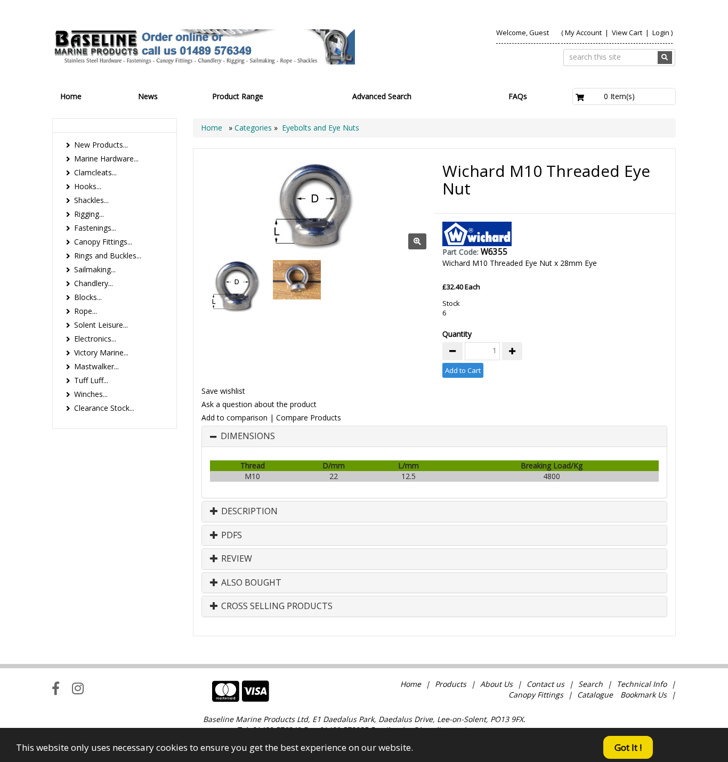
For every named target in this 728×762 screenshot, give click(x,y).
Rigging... (89, 214)
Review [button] (235, 559)
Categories (254, 128)
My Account (583, 32)
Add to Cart (463, 370)
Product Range (237, 96)
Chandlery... (93, 283)
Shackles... (91, 200)
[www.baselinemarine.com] (203, 46)
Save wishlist (223, 391)
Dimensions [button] (248, 436)
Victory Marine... (101, 352)
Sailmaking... (95, 269)
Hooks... (87, 186)
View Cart (628, 32)
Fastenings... (95, 228)
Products (450, 684)
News (148, 96)
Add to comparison (234, 417)
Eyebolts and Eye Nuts (320, 128)
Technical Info (642, 684)
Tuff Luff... (91, 380)
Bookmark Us (643, 695)
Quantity (457, 334)
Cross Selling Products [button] (276, 606)
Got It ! (628, 747)
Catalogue (595, 695)
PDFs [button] (230, 535)
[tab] (434, 436)
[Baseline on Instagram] (78, 688)
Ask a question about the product (259, 404)
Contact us (545, 684)
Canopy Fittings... (103, 242)
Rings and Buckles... (107, 255)
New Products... (101, 145)
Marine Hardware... (106, 158)
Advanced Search (381, 96)
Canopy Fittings (535, 695)
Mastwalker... (96, 366)
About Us (496, 684)
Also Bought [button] (250, 583)
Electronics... (95, 339)
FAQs (517, 96)
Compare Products (308, 417)
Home (71, 96)
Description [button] (248, 511)
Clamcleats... (95, 172)
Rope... (85, 311)
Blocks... (88, 297)
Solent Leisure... (101, 325)
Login (660, 32)
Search (591, 684)
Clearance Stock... (104, 408)
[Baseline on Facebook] (55, 688)
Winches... (91, 394)
